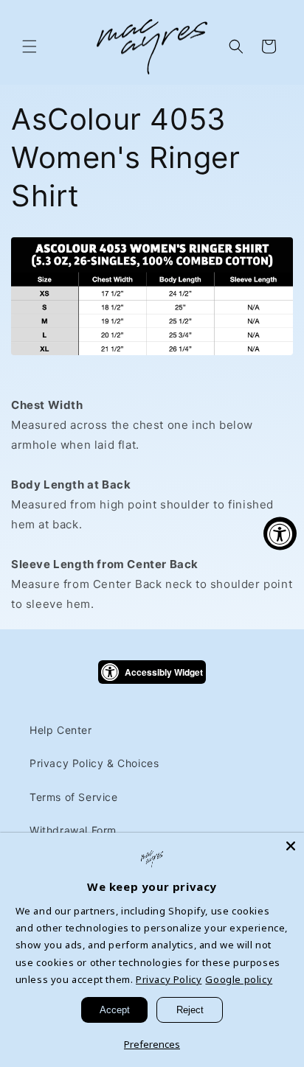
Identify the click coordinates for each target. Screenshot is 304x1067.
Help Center (61, 730)
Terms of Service (74, 797)
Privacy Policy (168, 979)
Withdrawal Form (73, 830)
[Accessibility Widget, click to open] (280, 533)
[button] (29, 46)
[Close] (290, 846)
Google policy (238, 979)
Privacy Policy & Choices (94, 763)
